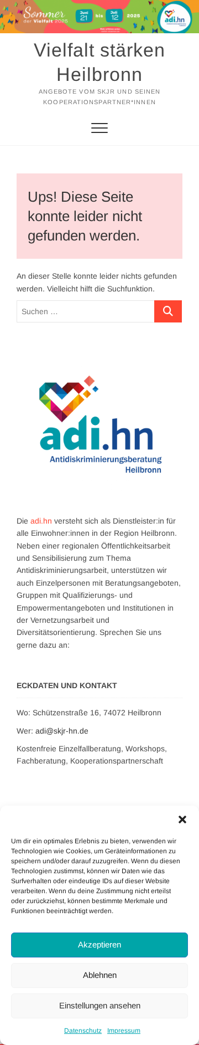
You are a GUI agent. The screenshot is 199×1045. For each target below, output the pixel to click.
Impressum (123, 1030)
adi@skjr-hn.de (61, 730)
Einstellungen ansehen (99, 1005)
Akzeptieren (99, 944)
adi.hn (41, 520)
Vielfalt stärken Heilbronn (99, 62)
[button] (182, 819)
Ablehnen (100, 975)
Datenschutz (83, 1030)
